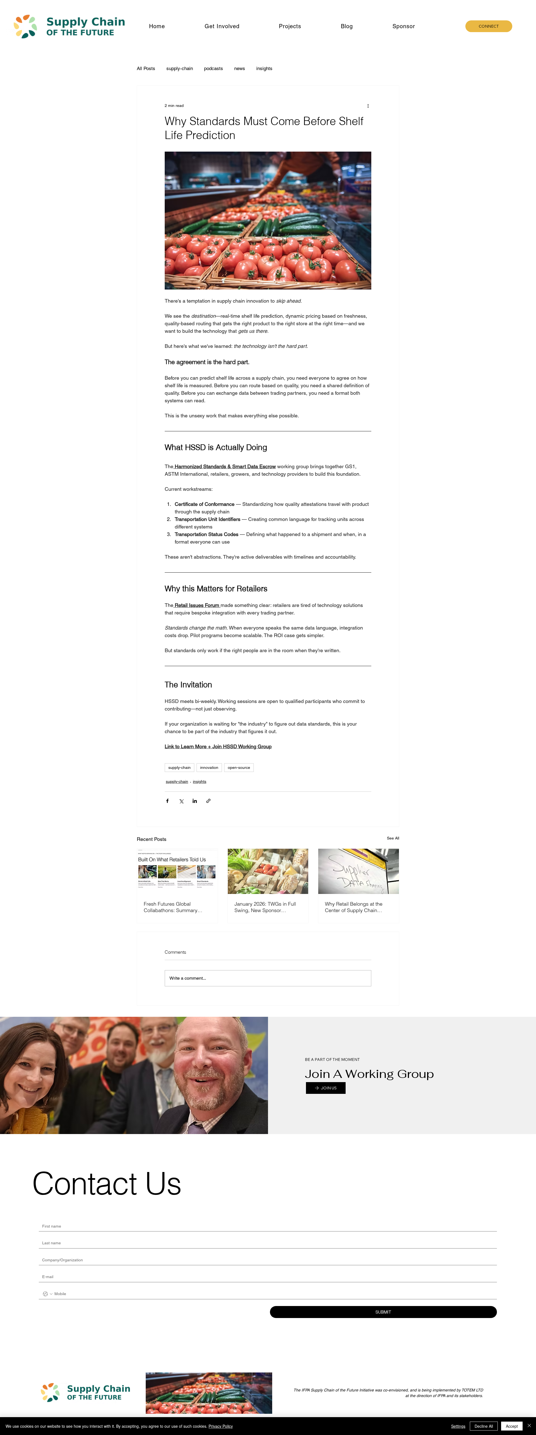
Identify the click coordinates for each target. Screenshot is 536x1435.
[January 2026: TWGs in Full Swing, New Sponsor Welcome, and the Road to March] (268, 871)
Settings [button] (458, 1426)
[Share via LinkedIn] (194, 800)
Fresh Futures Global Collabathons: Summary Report (170, 907)
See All (393, 838)
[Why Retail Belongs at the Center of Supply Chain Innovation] (358, 871)
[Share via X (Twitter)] (181, 800)
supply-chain (179, 68)
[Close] (529, 1426)
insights (264, 68)
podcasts (213, 68)
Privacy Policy (221, 1426)
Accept (512, 1426)
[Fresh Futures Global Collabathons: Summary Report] (177, 871)
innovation (209, 767)
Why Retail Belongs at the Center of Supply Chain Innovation (353, 907)
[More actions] (368, 105)
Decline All (484, 1426)
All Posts (146, 68)
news (239, 68)
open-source (239, 767)
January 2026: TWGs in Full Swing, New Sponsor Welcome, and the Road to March (265, 907)
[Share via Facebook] (167, 800)
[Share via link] (208, 800)
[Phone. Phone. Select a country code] (47, 1294)
